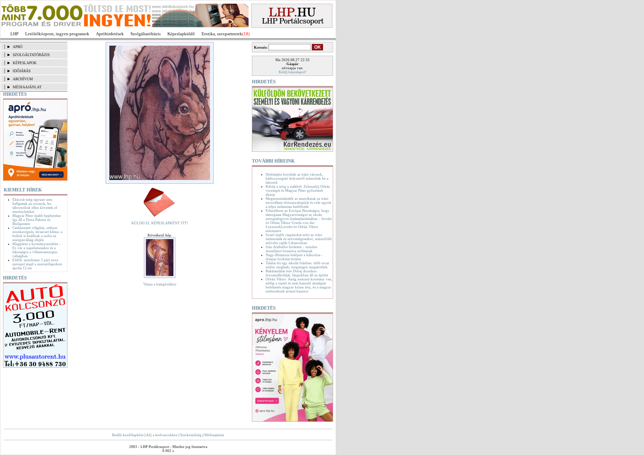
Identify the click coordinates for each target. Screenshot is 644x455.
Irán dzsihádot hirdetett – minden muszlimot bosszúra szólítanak (291, 249)
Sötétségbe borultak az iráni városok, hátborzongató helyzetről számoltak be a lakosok (297, 178)
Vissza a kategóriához (159, 284)
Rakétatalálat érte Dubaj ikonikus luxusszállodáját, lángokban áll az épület (297, 273)
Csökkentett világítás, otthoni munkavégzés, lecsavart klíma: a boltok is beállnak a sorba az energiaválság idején (37, 234)
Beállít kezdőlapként (128, 435)
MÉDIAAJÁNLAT (27, 87)
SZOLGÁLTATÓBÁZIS (31, 55)
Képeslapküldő (181, 33)
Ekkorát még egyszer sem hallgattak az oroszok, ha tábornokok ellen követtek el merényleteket (34, 205)
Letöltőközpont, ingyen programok (57, 33)
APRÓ (17, 47)
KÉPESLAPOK (25, 63)
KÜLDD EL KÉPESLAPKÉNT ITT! (159, 223)
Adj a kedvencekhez (161, 435)
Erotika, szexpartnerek (222, 33)
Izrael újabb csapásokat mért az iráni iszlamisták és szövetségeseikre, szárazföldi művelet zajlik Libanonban (299, 239)
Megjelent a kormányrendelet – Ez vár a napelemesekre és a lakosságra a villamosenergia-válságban (36, 250)
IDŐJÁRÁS (22, 71)
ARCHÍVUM (23, 79)
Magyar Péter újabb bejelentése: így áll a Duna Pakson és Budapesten (37, 220)
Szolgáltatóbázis (145, 33)
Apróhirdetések (110, 33)
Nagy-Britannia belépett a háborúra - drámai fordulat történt (294, 257)
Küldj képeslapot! (292, 72)
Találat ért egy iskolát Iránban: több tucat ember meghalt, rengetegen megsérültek (297, 265)
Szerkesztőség (191, 435)
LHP (14, 33)
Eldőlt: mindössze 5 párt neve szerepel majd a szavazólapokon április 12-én (37, 264)
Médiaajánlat (214, 435)
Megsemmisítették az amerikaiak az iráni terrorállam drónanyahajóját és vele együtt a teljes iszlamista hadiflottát (298, 202)
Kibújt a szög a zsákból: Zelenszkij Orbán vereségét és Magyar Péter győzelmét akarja (298, 190)
